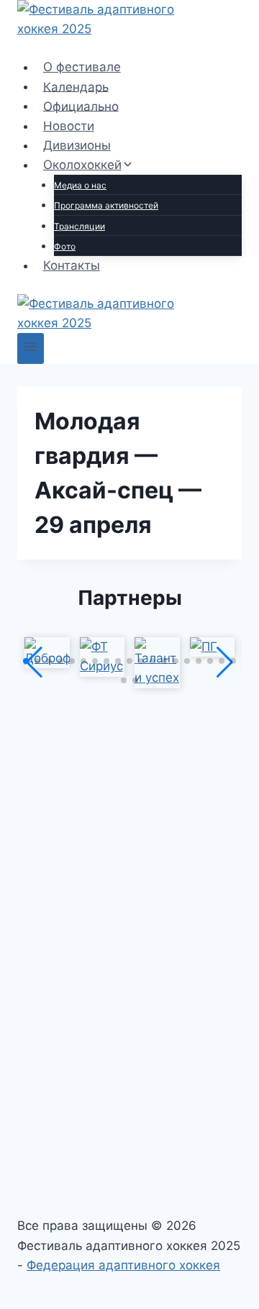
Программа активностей (106, 205)
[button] (26, 661)
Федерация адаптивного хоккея (123, 1265)
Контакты (71, 265)
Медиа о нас (80, 185)
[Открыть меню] (30, 348)
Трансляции (79, 226)
